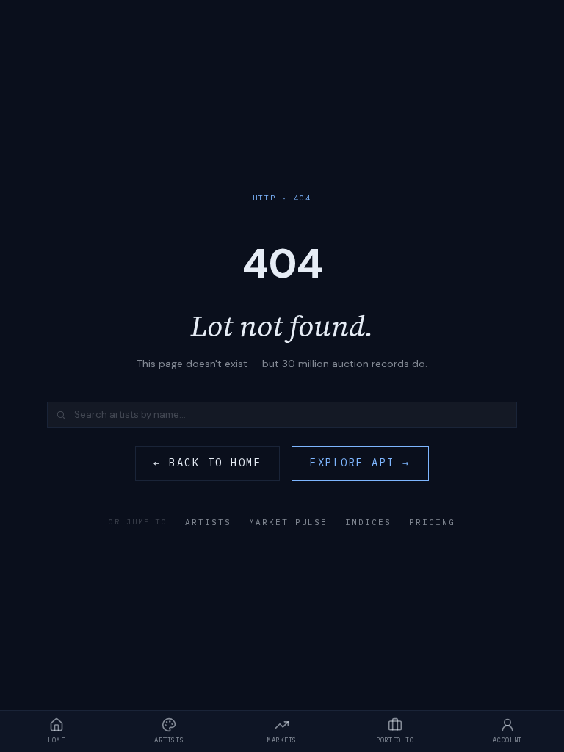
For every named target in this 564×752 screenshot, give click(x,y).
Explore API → (360, 462)
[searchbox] (282, 415)
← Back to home (207, 462)
